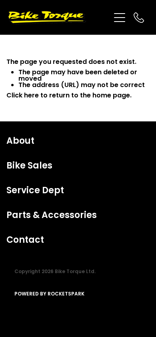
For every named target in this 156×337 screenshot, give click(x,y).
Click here (22, 96)
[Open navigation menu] (119, 17)
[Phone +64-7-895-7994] (138, 17)
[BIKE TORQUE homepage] (59, 17)
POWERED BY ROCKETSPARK (49, 294)
